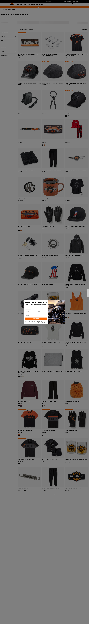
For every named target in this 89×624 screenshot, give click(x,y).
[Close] (63, 301)
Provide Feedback (88, 293)
